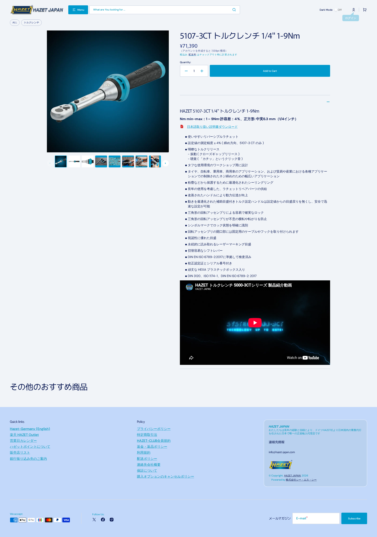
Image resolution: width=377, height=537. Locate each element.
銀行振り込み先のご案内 (28, 458)
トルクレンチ (31, 22)
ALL (14, 22)
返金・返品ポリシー (152, 446)
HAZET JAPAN (292, 475)
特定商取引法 (147, 435)
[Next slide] (165, 163)
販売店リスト (20, 452)
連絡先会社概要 (148, 464)
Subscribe (354, 518)
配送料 (192, 54)
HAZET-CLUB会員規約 (154, 440)
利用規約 (143, 452)
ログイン (350, 18)
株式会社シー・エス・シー (301, 479)
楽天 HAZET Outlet (24, 435)
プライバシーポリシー (154, 429)
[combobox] (164, 9)
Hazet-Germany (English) (30, 429)
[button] (353, 9)
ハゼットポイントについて (30, 446)
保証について (147, 470)
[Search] (235, 9)
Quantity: (185, 62)
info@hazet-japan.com (282, 452)
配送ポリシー (147, 458)
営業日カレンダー (23, 440)
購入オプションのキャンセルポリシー (165, 476)
